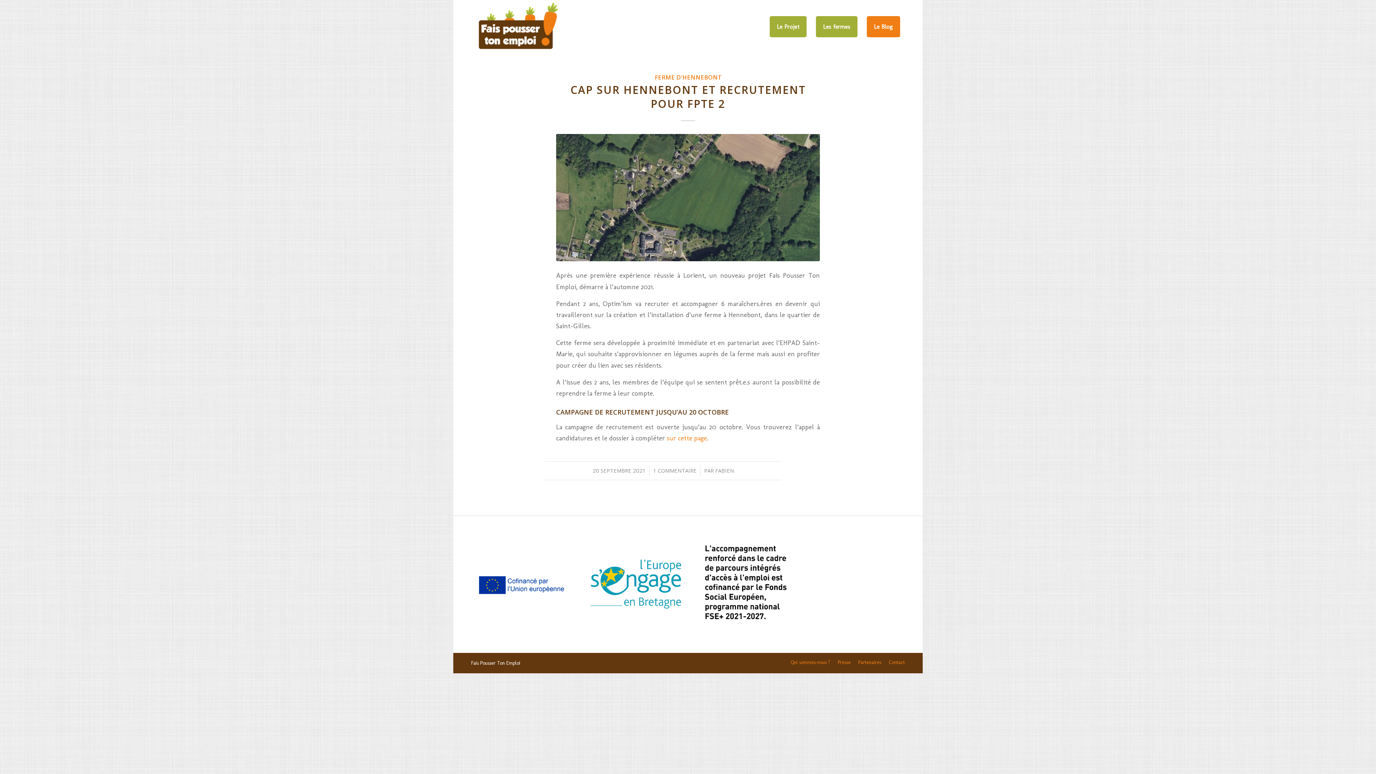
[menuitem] (788, 27)
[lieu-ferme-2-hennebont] (688, 197)
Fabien (724, 470)
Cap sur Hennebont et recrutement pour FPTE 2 (688, 96)
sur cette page (687, 438)
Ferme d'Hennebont (688, 77)
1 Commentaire (675, 470)
